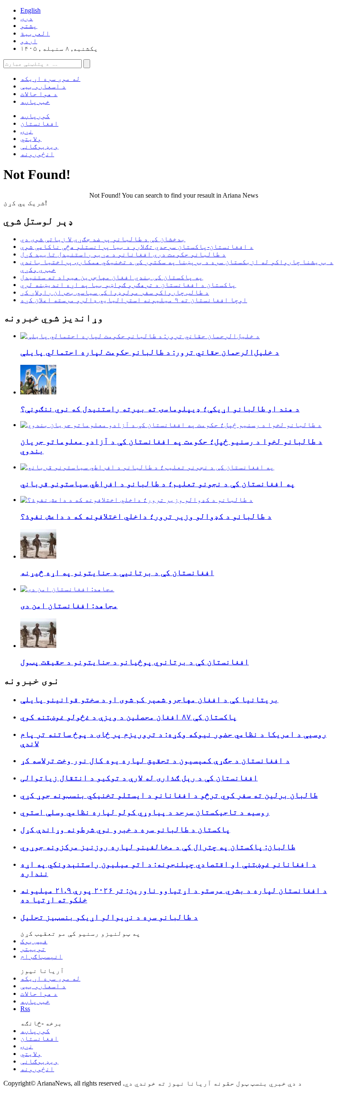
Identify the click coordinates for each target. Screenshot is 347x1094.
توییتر (33, 948)
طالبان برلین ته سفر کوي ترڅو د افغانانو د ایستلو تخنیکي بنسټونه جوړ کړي (169, 795)
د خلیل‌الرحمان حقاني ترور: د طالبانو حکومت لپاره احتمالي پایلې (149, 351)
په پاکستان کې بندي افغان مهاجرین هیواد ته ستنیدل (111, 277)
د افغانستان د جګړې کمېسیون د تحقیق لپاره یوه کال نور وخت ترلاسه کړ (155, 760)
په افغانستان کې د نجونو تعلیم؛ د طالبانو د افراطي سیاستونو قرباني (157, 483)
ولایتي (30, 138)
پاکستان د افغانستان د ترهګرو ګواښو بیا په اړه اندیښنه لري (128, 284)
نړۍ (26, 131)
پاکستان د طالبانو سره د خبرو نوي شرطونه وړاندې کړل (125, 829)
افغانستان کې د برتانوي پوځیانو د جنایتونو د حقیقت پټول (134, 661)
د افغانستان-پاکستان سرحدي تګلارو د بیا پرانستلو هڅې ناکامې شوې (136, 246)
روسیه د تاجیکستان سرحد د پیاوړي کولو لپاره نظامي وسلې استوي (145, 811)
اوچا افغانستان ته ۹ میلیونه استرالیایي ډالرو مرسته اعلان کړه (133, 299)
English (30, 10)
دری (26, 18)
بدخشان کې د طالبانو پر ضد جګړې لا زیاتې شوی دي (102, 238)
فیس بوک (33, 941)
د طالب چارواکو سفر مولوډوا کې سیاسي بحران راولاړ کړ (114, 292)
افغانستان (39, 123)
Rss (25, 1008)
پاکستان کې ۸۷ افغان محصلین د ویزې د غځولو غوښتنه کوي (128, 716)
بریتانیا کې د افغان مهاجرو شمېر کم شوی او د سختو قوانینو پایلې (149, 699)
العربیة (35, 33)
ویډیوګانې (39, 146)
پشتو (28, 25)
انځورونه (37, 153)
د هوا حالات (39, 93)
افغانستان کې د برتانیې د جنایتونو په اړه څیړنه (117, 572)
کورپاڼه (35, 115)
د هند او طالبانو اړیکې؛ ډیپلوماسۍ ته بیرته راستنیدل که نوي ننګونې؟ (160, 408)
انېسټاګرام (41, 956)
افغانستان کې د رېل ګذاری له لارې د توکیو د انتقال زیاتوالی (139, 777)
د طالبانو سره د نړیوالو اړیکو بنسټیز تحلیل (109, 916)
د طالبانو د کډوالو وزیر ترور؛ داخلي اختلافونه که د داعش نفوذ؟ (146, 516)
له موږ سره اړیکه (50, 78)
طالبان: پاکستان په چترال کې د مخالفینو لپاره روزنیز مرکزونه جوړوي (157, 846)
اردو (28, 40)
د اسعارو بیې (43, 86)
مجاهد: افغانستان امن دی (69, 605)
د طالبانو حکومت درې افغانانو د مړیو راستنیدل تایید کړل (123, 254)
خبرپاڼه (35, 101)
